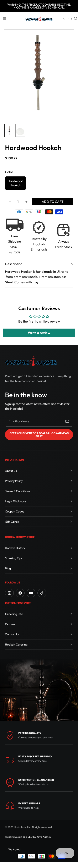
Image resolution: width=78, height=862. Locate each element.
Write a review (39, 333)
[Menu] (5, 18)
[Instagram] (9, 593)
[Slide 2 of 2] (20, 130)
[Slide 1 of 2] (9, 130)
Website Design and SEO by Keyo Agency (28, 836)
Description (13, 264)
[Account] (63, 18)
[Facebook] (20, 593)
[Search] (75, 18)
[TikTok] (41, 593)
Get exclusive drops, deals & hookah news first (39, 435)
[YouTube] (31, 593)
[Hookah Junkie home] (31, 360)
